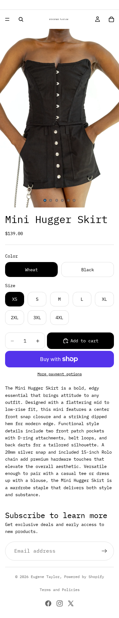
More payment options (59, 373)
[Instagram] (59, 603)
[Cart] (111, 19)
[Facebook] (48, 603)
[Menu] (7, 19)
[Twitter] (71, 603)
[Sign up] (104, 550)
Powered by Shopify (84, 576)
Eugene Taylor (45, 576)
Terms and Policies (60, 589)
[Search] (21, 19)
